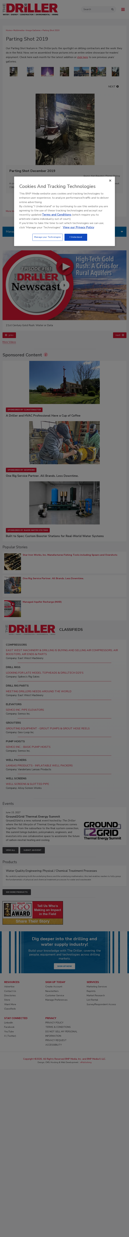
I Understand (76, 237)
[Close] (110, 180)
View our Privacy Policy (78, 227)
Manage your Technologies (47, 237)
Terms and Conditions (56, 215)
